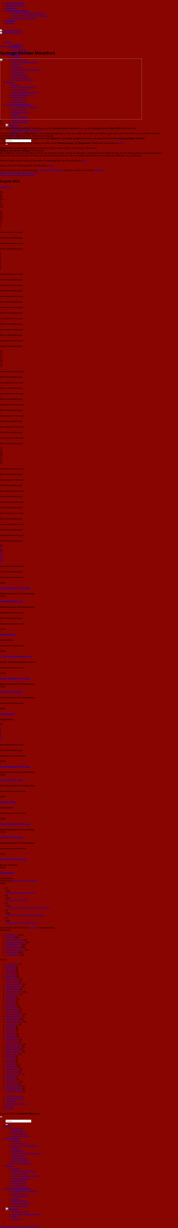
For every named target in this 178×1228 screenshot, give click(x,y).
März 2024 (11, 1037)
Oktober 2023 (12, 1049)
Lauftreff (3, 46)
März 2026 (11, 977)
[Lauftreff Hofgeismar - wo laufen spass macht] (11, 31)
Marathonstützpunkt (20, 120)
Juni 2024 (10, 1029)
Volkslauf (13, 126)
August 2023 (12, 1054)
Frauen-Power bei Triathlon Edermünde (25, 915)
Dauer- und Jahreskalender (24, 1146)
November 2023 (13, 1047)
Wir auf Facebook (20, 1161)
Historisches (17, 1156)
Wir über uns (12, 1139)
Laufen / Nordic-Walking (18, 1188)
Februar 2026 (12, 979)
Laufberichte (17, 45)
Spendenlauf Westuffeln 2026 (20, 893)
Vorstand (15, 57)
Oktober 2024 (12, 1019)
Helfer (14, 1217)
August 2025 (12, 994)
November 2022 (13, 1074)
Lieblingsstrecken (20, 122)
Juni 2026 (10, 969)
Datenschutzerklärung (17, 11)
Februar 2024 (12, 1039)
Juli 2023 (10, 1057)
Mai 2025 (10, 1002)
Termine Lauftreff (19, 1174)
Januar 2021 (12, 1084)
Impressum (11, 8)
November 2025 (13, 987)
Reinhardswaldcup (15, 950)
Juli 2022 (10, 1077)
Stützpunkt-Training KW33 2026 (21, 923)
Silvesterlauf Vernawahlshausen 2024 (18, 173)
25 (1, 548)
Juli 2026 (10, 967)
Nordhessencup (13, 945)
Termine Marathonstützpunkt (25, 1176)
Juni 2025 (10, 999)
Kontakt (10, 23)
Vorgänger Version (15, 6)
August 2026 (12, 964)
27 (1, 553)
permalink (99, 170)
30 (1, 560)
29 (1, 558)
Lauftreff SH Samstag (11, 692)
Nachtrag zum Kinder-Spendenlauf (17, 175)
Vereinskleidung (19, 1159)
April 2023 (11, 1064)
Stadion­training (8, 634)
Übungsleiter (17, 1151)
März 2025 (11, 1007)
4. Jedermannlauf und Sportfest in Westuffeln (28, 908)
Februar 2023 (12, 1069)
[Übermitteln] (7, 1124)
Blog (8, 42)
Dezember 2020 (13, 1087)
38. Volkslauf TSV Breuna (13, 859)
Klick (122, 143)
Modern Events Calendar (24, 881)
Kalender (15, 1169)
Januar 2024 (12, 1042)
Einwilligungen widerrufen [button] (24, 18)
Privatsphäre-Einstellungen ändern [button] (28, 13)
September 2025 (14, 992)
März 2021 (11, 1079)
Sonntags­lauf (7, 714)
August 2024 (12, 1024)
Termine (10, 1166)
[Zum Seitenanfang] (1, 1116)
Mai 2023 (10, 1062)
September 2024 (14, 1022)
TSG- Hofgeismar (15, 3)
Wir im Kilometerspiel (21, 1164)
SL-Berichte (17, 47)
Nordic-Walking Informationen (25, 1154)
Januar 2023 (12, 1072)
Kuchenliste (17, 1219)
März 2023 (11, 1067)
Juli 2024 (10, 1027)
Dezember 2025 (13, 984)
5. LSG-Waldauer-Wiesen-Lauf (15, 656)
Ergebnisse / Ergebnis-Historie (26, 131)
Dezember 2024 (13, 1014)
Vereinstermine (18, 1186)
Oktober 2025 (12, 989)
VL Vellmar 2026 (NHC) (17, 900)
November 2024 (13, 1017)
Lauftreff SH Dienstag (11, 601)
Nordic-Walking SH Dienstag (15, 588)
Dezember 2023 (13, 1044)
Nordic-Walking (18, 50)
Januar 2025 (12, 1012)
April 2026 (11, 974)
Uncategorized (13, 955)
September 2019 (14, 1092)
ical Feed (34, 928)
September (5, 187)
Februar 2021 (12, 1082)
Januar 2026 (12, 982)
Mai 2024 (10, 1032)
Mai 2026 (10, 972)
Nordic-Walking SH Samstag (15, 678)
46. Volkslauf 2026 (20, 1212)
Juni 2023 (10, 1059)
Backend (10, 21)
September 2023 (14, 1052)
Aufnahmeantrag (19, 1144)
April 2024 (11, 1034)
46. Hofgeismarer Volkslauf (24, 1191)
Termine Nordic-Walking (23, 1171)
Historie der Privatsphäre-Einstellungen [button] (30, 16)
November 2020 (13, 1089)
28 (1, 555)
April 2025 (11, 1004)
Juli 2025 (10, 997)
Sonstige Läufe (18, 1183)
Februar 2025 (12, 1009)
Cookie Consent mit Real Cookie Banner (20, 1227)
